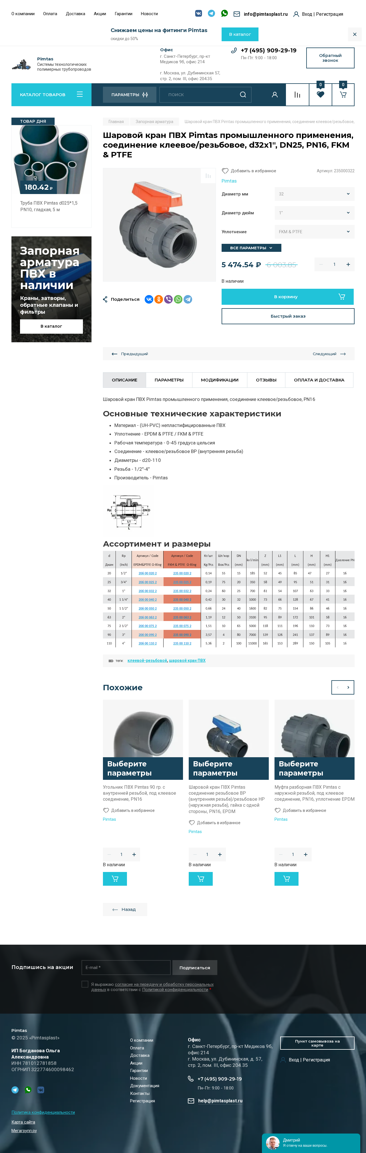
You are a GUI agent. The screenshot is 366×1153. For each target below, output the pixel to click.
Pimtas (45, 59)
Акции (100, 13)
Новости (149, 13)
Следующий (325, 353)
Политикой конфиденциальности (175, 989)
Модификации (219, 380)
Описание (124, 380)
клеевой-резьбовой (147, 660)
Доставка (75, 13)
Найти (243, 95)
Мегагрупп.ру (24, 1131)
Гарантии (123, 13)
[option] (159, 224)
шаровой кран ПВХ (187, 660)
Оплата (50, 13)
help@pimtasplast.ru (220, 1100)
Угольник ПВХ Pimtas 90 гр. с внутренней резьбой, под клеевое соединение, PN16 (139, 793)
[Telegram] (188, 299)
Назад (129, 909)
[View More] (166, 14)
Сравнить (208, 175)
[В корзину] (115, 879)
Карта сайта (23, 1122)
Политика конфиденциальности (43, 1112)
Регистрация (142, 1100)
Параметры (169, 380)
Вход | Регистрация (322, 14)
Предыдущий (134, 353)
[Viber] (168, 299)
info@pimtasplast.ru (266, 14)
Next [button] (348, 687)
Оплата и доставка (319, 380)
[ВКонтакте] (149, 299)
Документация (144, 1085)
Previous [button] (337, 687)
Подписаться (195, 967)
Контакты (140, 1093)
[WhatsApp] (178, 299)
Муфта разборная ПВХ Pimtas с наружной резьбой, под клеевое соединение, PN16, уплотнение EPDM (314, 793)
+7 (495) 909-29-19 (269, 50)
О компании (23, 13)
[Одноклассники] (158, 299)
